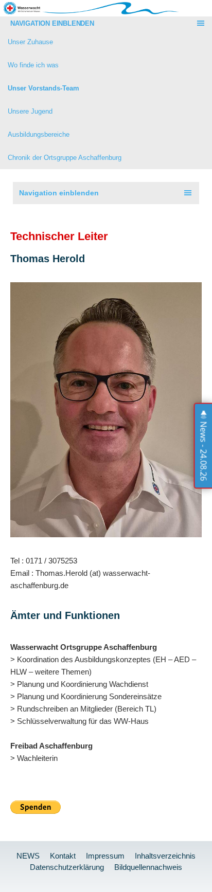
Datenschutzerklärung (67, 867)
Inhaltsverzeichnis (165, 855)
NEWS (28, 855)
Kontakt (63, 855)
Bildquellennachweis (148, 867)
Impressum (105, 855)
